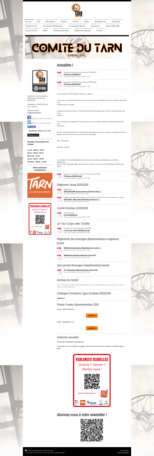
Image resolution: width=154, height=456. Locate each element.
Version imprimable (35, 450)
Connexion (124, 450)
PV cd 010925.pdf (70, 215)
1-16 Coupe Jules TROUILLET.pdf (77, 230)
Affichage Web (123, 453)
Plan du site (48, 450)
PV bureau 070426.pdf (72, 74)
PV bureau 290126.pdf (72, 84)
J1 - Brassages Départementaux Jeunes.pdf (80, 270)
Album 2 (91, 328)
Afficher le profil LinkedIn (41, 123)
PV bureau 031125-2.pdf (73, 176)
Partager (32, 127)
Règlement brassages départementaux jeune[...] (82, 248)
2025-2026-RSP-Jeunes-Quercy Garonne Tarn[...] (82, 191)
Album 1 (91, 315)
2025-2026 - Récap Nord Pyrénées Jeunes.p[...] (82, 199)
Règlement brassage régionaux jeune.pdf (80, 255)
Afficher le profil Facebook (41, 118)
